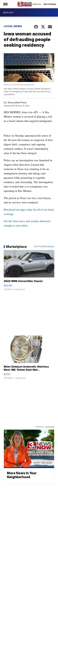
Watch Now (49, 4)
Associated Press (17, 102)
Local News (13, 26)
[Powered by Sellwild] (49, 427)
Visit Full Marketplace (44, 246)
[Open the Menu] (5, 4)
